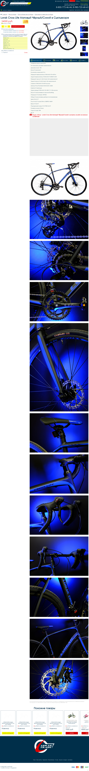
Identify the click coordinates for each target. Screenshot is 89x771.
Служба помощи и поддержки (9, 767)
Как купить (77, 10)
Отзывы (25, 52)
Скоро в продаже (8, 733)
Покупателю (51, 759)
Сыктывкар (22, 1)
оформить (72, 1)
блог (82, 10)
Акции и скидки (63, 759)
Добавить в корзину (18, 26)
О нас (56, 759)
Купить (72, 733)
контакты (86, 10)
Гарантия (71, 10)
